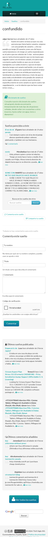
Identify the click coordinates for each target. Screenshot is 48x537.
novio (7, 152)
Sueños (15, 21)
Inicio (13, 14)
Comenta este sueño (15, 214)
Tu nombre (8, 245)
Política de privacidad (37, 534)
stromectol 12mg (12, 474)
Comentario (8, 275)
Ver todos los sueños (25, 500)
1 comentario (12, 144)
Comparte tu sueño (36, 218)
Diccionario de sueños (17, 98)
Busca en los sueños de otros (24, 199)
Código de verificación (11, 301)
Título (6, 261)
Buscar (36, 203)
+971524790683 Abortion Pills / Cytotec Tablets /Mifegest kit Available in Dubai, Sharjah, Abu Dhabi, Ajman (22, 410)
